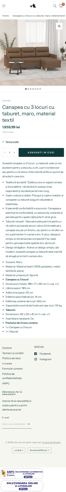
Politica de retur (11, 358)
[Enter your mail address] (28, 424)
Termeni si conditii (13, 353)
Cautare (7, 347)
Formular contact (12, 368)
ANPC (5, 383)
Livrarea (7, 363)
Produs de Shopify (51, 442)
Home (6, 15)
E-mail (5, 417)
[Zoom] (59, 26)
